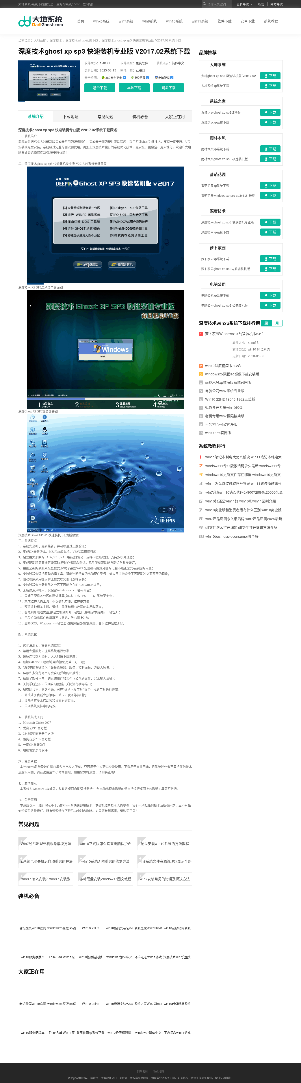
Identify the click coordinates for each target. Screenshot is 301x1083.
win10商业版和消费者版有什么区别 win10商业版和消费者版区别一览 (243, 510)
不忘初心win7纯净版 (221, 424)
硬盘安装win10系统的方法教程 (164, 841)
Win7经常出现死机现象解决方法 (45, 841)
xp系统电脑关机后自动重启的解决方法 (45, 861)
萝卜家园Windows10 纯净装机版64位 (234, 333)
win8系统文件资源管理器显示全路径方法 (164, 861)
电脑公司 (218, 284)
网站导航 (276, 4)
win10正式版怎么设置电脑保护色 (105, 841)
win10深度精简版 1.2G (223, 365)
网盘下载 (169, 87)
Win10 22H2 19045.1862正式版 (230, 399)
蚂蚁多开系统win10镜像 (224, 407)
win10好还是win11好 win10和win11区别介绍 (240, 501)
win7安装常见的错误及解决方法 (164, 876)
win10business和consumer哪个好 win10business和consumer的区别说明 (235, 536)
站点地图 (158, 1071)
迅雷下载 (100, 87)
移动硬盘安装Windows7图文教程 (105, 876)
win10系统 (174, 21)
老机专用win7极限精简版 (224, 415)
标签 (261, 4)
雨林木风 (218, 138)
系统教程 (271, 21)
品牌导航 (242, 4)
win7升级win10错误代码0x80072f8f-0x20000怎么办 (244, 492)
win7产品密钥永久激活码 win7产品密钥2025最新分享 (243, 519)
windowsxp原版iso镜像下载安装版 (232, 374)
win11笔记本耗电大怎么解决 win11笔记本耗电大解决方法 (243, 457)
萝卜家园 (218, 248)
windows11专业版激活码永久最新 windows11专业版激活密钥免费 (243, 466)
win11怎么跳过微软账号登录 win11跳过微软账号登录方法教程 (243, 483)
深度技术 (56, 40)
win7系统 (126, 21)
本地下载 (134, 87)
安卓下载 (248, 21)
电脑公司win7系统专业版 (224, 390)
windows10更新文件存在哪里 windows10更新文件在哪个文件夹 (243, 474)
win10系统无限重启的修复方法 (105, 859)
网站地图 (142, 1071)
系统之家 (218, 101)
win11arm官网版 (218, 432)
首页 (80, 21)
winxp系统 (101, 21)
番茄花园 (218, 174)
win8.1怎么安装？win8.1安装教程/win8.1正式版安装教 (45, 879)
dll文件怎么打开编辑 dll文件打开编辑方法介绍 (241, 527)
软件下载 (224, 21)
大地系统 (40, 40)
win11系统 (200, 21)
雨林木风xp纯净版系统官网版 (228, 382)
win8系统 (149, 21)
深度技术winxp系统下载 (81, 40)
